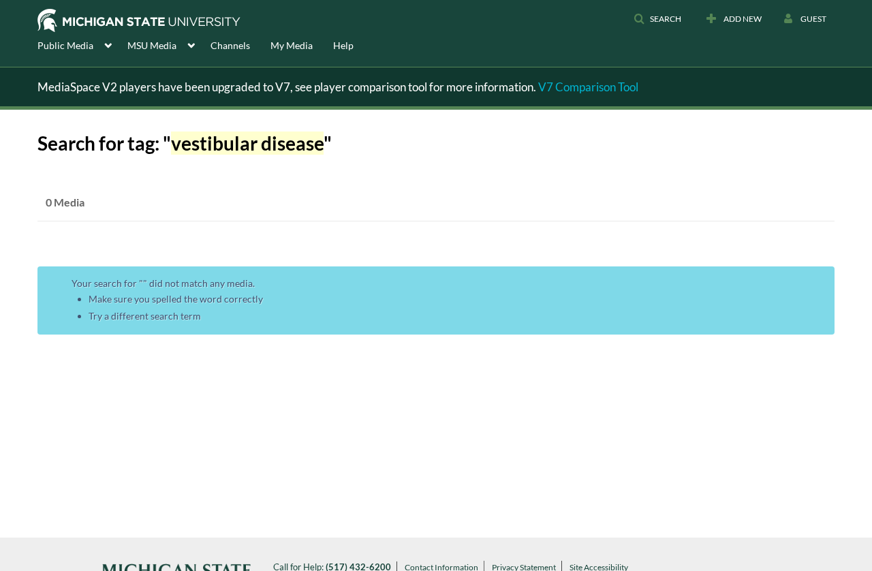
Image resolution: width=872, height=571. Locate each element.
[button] (657, 19)
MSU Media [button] (151, 45)
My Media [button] (291, 45)
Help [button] (343, 45)
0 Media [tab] (65, 202)
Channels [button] (230, 45)
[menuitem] (82, 44)
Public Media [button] (65, 45)
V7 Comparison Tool (588, 87)
